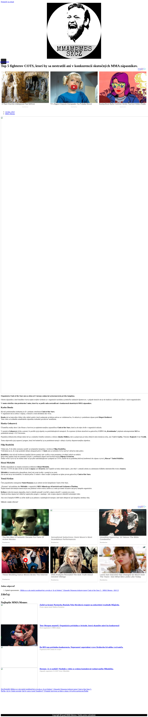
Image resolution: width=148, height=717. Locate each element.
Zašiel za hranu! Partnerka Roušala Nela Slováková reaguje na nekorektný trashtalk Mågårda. (80, 605)
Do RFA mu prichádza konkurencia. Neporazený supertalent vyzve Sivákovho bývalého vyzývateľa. (81, 647)
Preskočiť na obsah (7, 2)
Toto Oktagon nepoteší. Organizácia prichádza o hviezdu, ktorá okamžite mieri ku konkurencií (79, 625)
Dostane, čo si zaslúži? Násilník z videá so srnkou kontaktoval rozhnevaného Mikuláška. (77, 669)
